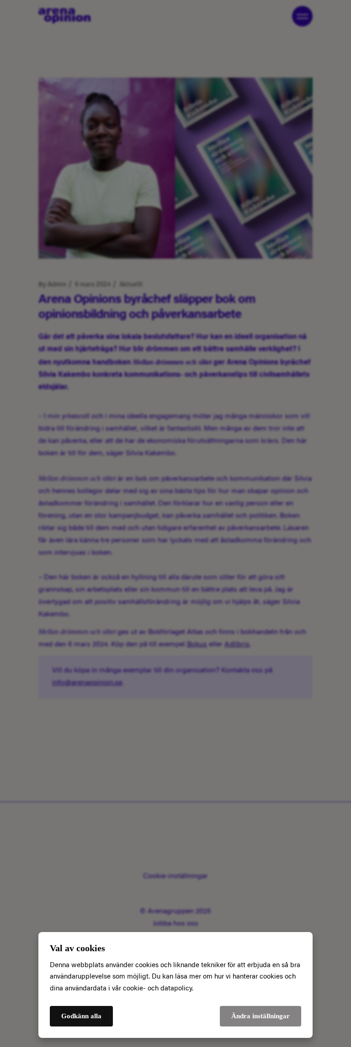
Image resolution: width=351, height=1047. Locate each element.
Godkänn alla (81, 1016)
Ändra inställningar (260, 1016)
